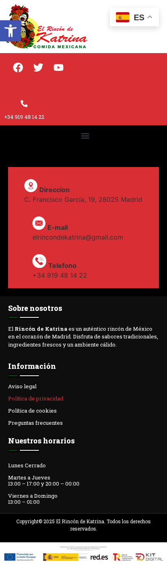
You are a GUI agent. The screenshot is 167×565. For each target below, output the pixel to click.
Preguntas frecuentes (35, 422)
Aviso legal (22, 386)
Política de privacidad (35, 398)
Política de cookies (32, 410)
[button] (10, 30)
